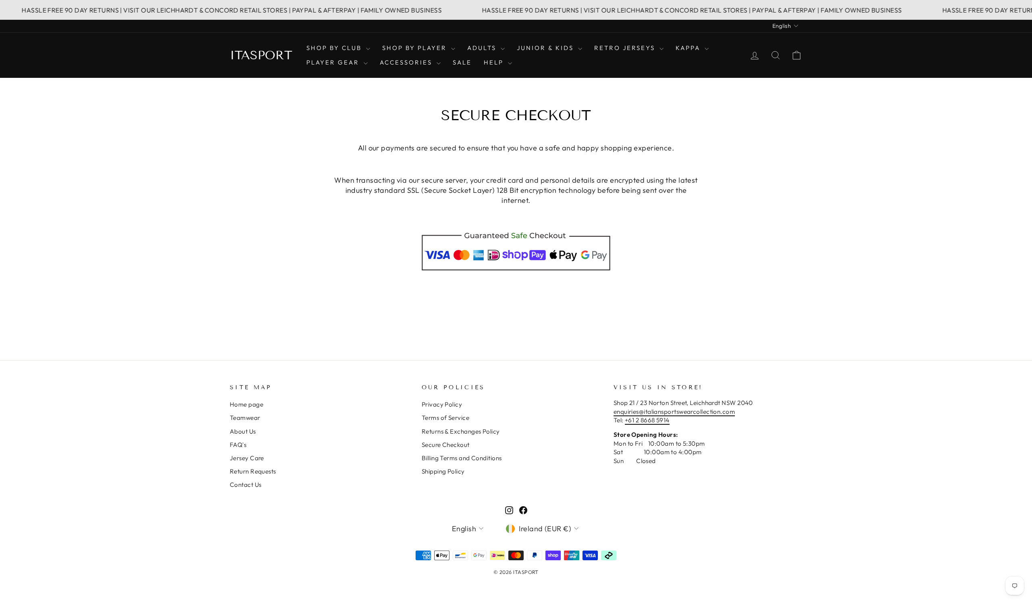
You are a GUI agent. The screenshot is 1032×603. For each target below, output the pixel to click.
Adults (483, 48)
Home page (246, 404)
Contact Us (246, 484)
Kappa (689, 48)
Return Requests (253, 471)
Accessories (407, 62)
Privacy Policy (442, 404)
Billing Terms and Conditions (462, 458)
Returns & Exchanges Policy (461, 431)
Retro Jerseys (625, 48)
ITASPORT (261, 55)
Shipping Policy (443, 471)
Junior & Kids (546, 48)
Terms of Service (445, 417)
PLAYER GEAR (334, 62)
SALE (462, 62)
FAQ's (238, 445)
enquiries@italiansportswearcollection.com (674, 411)
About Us (243, 431)
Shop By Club (335, 48)
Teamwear (245, 417)
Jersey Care (247, 458)
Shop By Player (415, 48)
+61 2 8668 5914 (647, 420)
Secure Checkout (446, 445)
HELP (495, 62)
